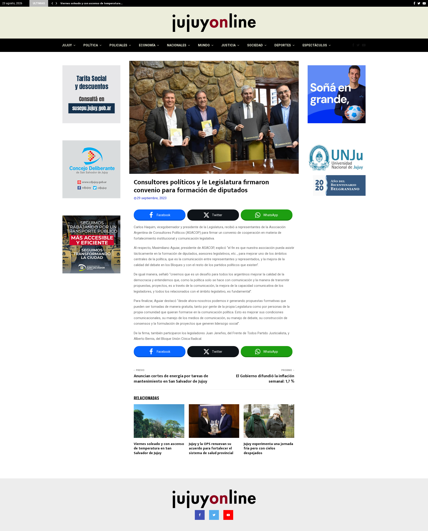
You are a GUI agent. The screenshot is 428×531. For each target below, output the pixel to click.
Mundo (204, 45)
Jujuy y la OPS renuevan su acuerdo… (83, 3)
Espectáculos (314, 45)
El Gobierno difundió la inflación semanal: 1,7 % (265, 379)
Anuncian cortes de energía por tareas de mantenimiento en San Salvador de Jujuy (171, 379)
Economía (147, 45)
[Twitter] (359, 45)
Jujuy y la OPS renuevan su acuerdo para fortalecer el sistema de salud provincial (211, 448)
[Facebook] (354, 45)
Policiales (118, 45)
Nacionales (176, 45)
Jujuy (67, 45)
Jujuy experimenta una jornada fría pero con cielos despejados (268, 448)
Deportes (282, 45)
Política (90, 45)
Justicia (228, 45)
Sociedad (255, 45)
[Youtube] (365, 45)
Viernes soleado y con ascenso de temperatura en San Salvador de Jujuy (159, 448)
